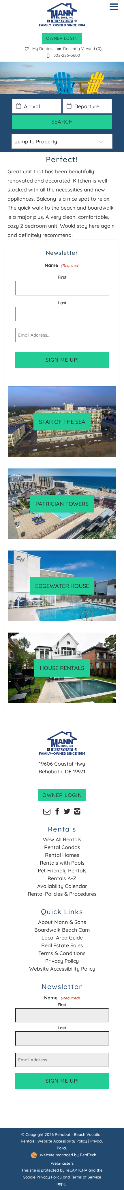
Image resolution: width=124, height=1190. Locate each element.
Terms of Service (86, 1176)
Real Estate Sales (62, 945)
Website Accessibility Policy (62, 968)
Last (62, 302)
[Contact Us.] (47, 811)
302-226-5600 (67, 55)
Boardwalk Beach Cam (62, 930)
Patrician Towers (62, 503)
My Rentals (43, 48)
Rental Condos (62, 847)
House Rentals (62, 667)
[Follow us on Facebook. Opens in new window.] (57, 811)
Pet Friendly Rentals (62, 870)
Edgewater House (62, 585)
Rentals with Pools (62, 862)
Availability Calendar (62, 886)
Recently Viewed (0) (82, 48)
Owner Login (62, 38)
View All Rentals (62, 839)
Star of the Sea (62, 421)
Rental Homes (62, 855)
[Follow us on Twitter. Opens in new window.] (67, 811)
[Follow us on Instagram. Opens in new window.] (77, 811)
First (62, 277)
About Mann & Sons (62, 922)
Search (62, 121)
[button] (115, 10)
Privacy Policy (62, 961)
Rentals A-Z (62, 878)
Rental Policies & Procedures (62, 894)
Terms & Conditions (62, 953)
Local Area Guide (62, 937)
